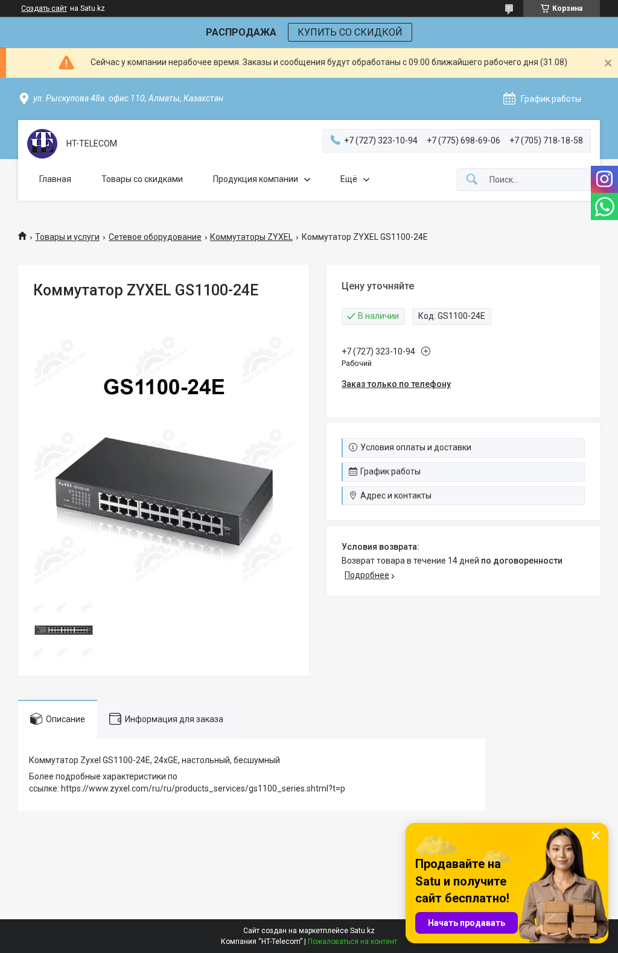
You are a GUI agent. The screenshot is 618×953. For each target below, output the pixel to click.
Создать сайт (44, 8)
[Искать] (472, 180)
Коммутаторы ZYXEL (251, 237)
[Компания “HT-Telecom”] (42, 144)
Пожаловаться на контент (352, 941)
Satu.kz (362, 930)
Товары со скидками (142, 179)
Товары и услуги (67, 237)
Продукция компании (255, 179)
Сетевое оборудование (155, 237)
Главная (55, 179)
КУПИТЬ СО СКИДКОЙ (350, 32)
